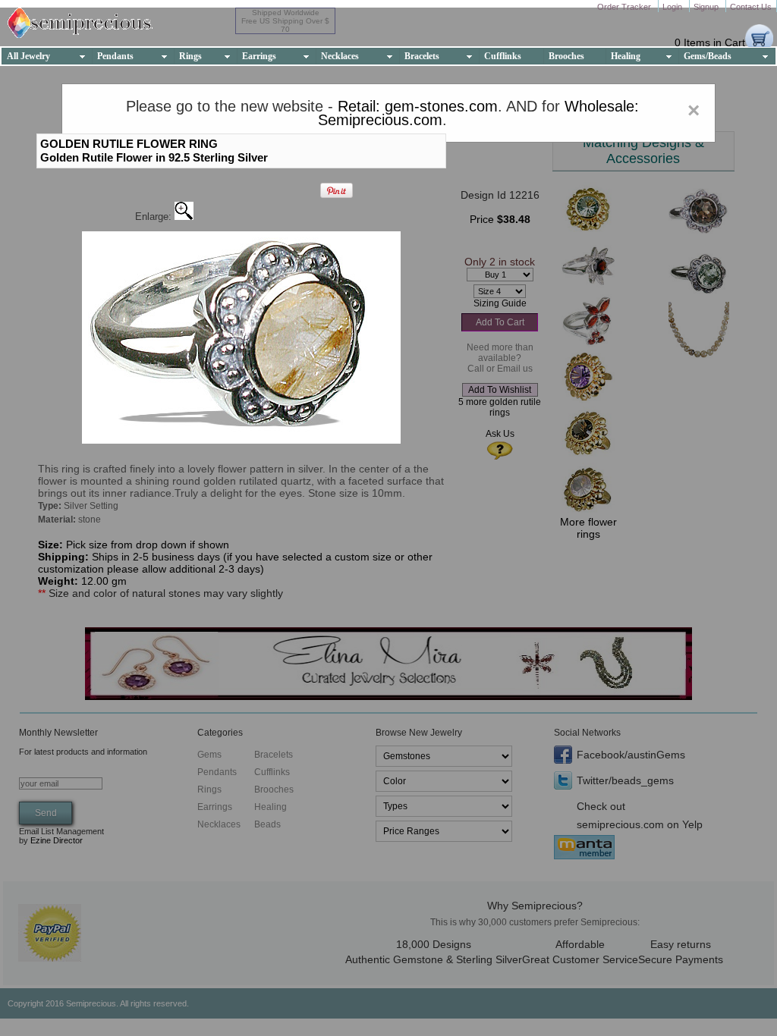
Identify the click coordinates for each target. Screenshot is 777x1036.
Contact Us (751, 6)
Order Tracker (625, 6)
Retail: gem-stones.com (418, 106)
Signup (707, 6)
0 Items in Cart (710, 42)
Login (673, 6)
